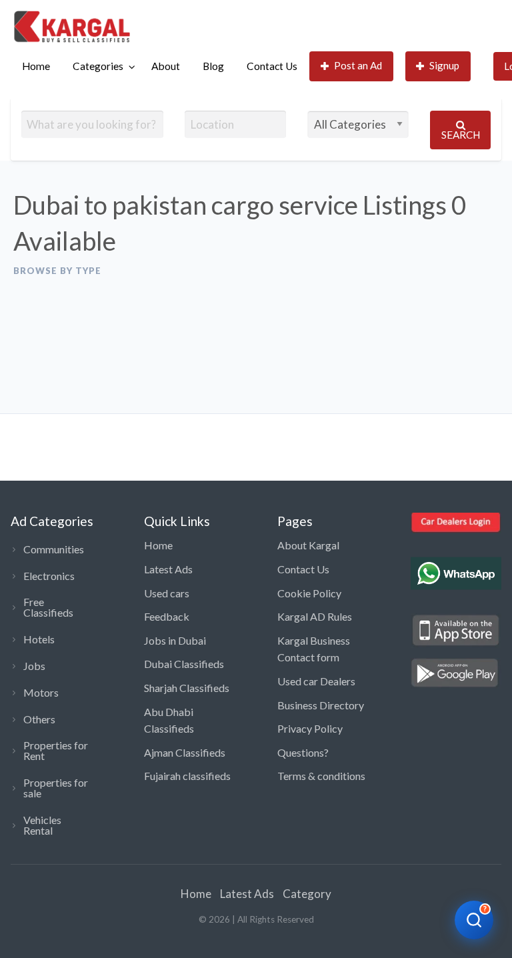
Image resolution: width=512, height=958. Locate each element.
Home (36, 66)
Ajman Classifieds (184, 752)
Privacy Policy (310, 728)
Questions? (303, 752)
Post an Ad (358, 65)
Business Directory (320, 705)
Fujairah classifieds (187, 775)
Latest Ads (168, 569)
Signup (444, 65)
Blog (213, 66)
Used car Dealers (316, 681)
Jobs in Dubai (175, 640)
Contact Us (272, 66)
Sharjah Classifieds (186, 687)
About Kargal (308, 545)
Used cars (166, 593)
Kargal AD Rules (314, 616)
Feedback (166, 616)
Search (460, 135)
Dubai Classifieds (184, 663)
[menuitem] (36, 66)
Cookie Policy (309, 593)
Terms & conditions (321, 775)
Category (307, 894)
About (165, 66)
